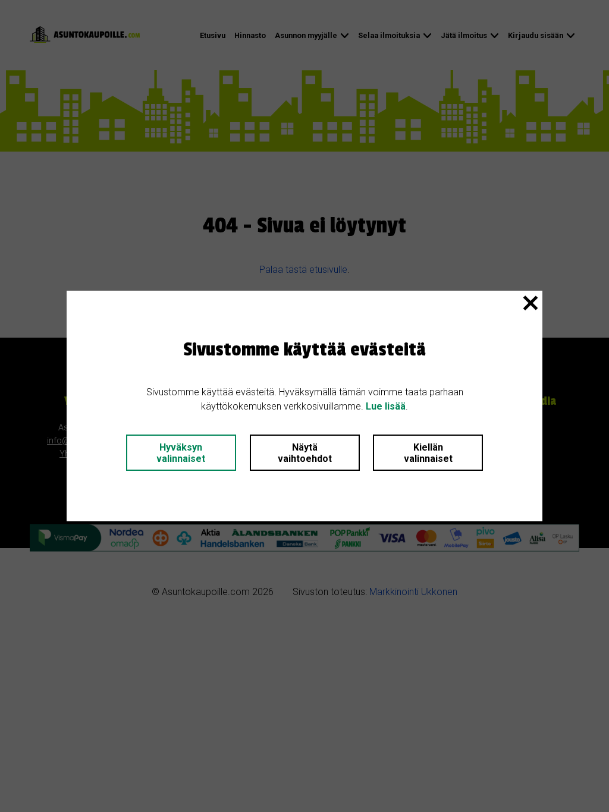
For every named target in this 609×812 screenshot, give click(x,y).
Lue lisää (386, 406)
